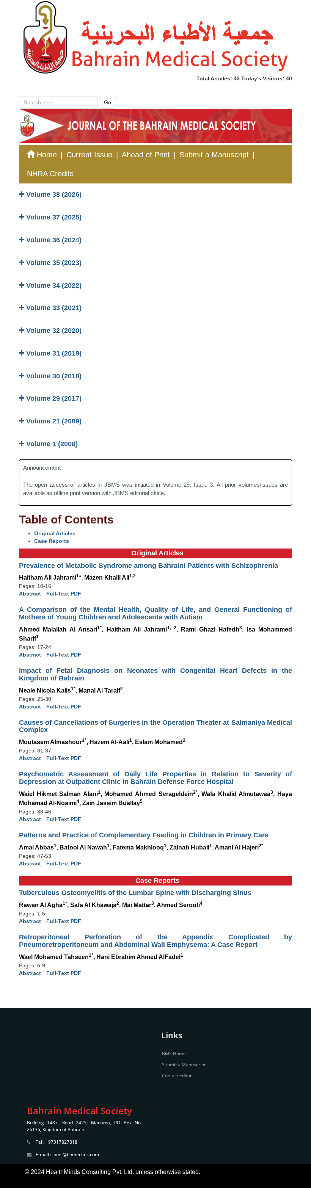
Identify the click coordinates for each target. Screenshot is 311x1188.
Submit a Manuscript (214, 154)
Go (107, 102)
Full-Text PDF (63, 594)
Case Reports (51, 541)
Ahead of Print (146, 154)
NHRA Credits (50, 173)
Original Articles (54, 533)
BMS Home (174, 1053)
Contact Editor (177, 1075)
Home (46, 154)
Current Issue (89, 154)
